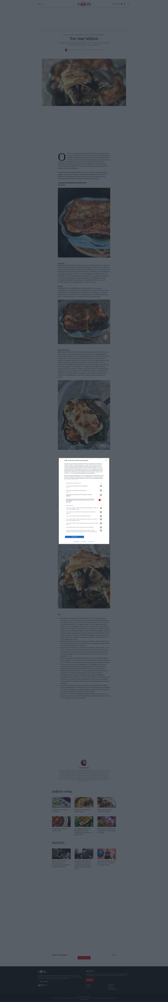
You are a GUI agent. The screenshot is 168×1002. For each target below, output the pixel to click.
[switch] (100, 486)
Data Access (84, 541)
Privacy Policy (91, 541)
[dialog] (84, 501)
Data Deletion (76, 541)
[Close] (106, 460)
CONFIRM (74, 536)
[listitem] (84, 483)
